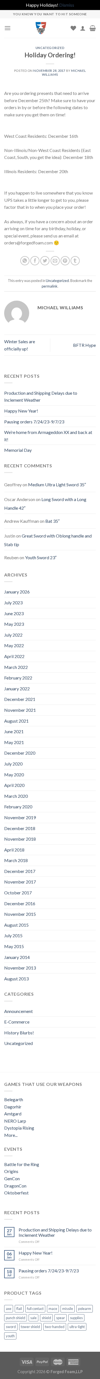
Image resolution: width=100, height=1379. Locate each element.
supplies (76, 1318)
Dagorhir (12, 1106)
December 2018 (19, 828)
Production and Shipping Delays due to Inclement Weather (40, 396)
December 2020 (19, 752)
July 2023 (13, 602)
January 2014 (17, 957)
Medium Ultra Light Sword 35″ (57, 484)
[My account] (83, 28)
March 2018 (16, 860)
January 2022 (17, 688)
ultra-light (77, 1326)
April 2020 (14, 785)
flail (19, 1308)
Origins (11, 1171)
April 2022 (14, 656)
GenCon (12, 1178)
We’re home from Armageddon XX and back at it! (48, 436)
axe (8, 1308)
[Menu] (7, 28)
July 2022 (13, 634)
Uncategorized (50, 48)
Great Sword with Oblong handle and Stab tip (48, 540)
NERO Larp (15, 1120)
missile (67, 1308)
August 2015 (16, 924)
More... (11, 1135)
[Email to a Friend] (55, 260)
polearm (84, 1308)
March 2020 (16, 796)
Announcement (18, 1011)
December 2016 (19, 903)
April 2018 (14, 849)
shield (46, 1318)
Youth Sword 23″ (41, 557)
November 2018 (20, 838)
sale (33, 1318)
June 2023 (14, 613)
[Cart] (92, 28)
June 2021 (14, 731)
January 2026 (17, 591)
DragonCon (15, 1185)
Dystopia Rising (19, 1127)
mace (53, 1308)
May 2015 (14, 946)
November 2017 (20, 881)
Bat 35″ (52, 521)
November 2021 (20, 710)
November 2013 (20, 967)
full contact (35, 1308)
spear (60, 1318)
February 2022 (18, 677)
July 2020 (13, 763)
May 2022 (14, 645)
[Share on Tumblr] (75, 260)
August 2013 (16, 978)
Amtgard (12, 1113)
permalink (50, 286)
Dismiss (66, 5)
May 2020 (14, 774)
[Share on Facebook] (34, 260)
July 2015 (13, 935)
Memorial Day (18, 450)
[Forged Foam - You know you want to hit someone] (40, 28)
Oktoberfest (16, 1192)
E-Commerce (16, 1021)
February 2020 (18, 806)
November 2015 (20, 914)
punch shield (15, 1318)
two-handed (54, 1326)
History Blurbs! (19, 1032)
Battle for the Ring (21, 1164)
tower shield (30, 1326)
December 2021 (19, 699)
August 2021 (16, 720)
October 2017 (18, 892)
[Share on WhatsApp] (24, 260)
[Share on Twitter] (44, 260)
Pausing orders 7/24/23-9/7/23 (34, 421)
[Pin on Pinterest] (65, 260)
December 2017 (19, 871)
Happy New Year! (21, 410)
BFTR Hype (84, 345)
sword (11, 1326)
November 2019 (20, 817)
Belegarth (13, 1099)
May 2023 (14, 624)
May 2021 (14, 742)
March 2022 (16, 667)
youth (10, 1336)
